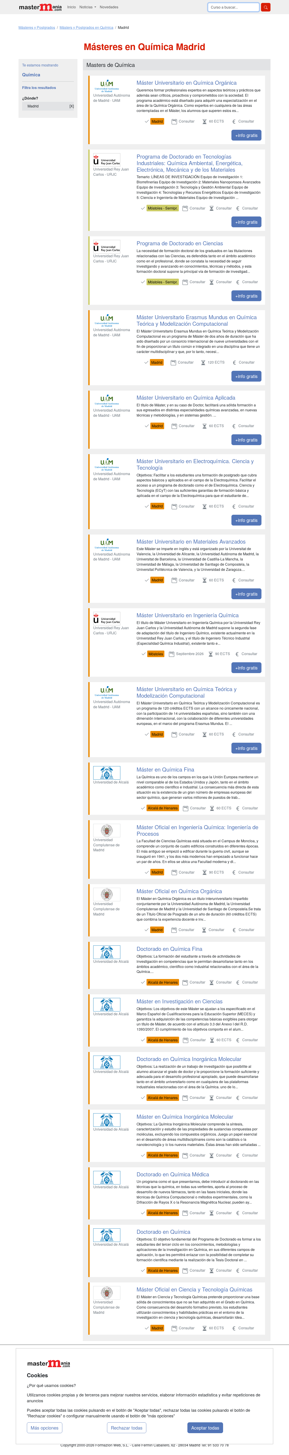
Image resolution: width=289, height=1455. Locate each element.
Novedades (109, 6)
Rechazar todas (126, 1427)
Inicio (71, 6)
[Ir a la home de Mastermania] (40, 7)
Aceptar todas (205, 1427)
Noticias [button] (86, 6)
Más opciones (44, 1427)
